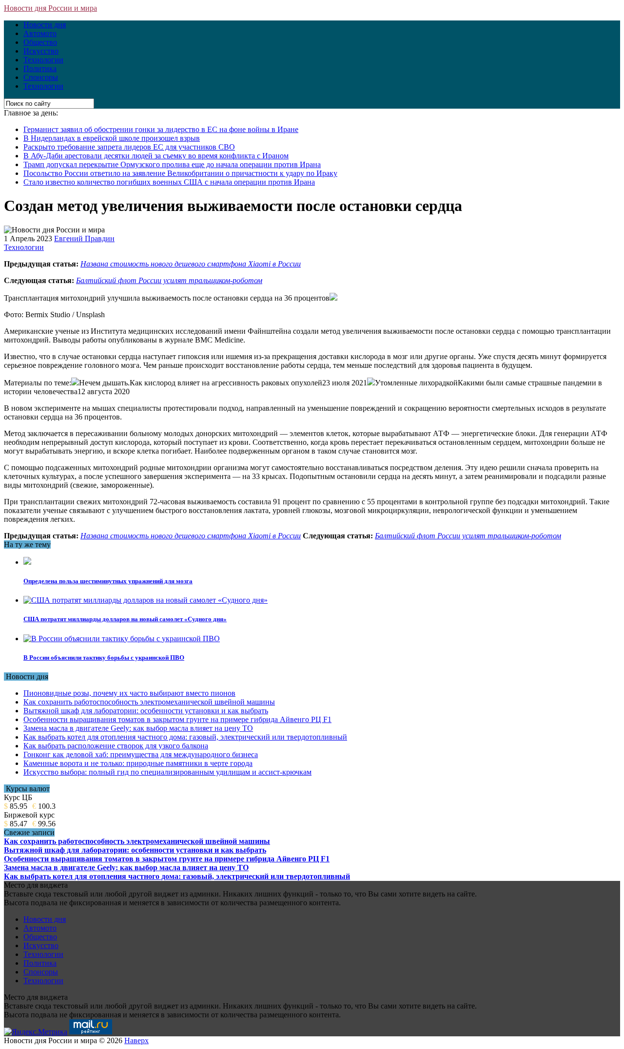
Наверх (136, 1040)
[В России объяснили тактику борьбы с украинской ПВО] (121, 638)
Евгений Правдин (84, 238)
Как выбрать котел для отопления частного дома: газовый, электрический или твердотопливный (185, 737)
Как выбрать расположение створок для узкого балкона (115, 746)
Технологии (43, 60)
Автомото (40, 33)
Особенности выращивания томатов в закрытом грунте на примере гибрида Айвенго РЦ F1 (177, 719)
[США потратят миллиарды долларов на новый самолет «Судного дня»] (145, 600)
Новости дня (44, 24)
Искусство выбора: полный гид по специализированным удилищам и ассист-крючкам (167, 772)
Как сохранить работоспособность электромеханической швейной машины (149, 702)
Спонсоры (40, 77)
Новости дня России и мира (50, 8)
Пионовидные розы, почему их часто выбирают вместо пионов (129, 693)
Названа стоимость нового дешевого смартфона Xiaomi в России (190, 264)
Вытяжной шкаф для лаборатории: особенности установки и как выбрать (145, 710)
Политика (40, 68)
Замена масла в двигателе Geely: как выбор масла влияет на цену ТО (138, 728)
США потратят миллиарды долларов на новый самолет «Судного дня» (125, 619)
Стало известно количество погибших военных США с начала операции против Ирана (169, 182)
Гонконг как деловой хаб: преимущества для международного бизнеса (140, 754)
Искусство (40, 51)
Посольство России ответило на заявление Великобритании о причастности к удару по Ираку (180, 173)
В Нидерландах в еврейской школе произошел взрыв (111, 138)
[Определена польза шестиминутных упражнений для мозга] (27, 562)
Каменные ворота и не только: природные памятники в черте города (138, 763)
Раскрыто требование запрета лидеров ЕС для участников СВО (129, 147)
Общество (40, 42)
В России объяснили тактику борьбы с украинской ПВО (103, 657)
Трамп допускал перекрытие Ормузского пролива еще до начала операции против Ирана (172, 164)
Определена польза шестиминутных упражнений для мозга (108, 581)
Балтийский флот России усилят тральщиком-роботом (169, 280)
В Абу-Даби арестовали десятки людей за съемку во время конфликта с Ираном (156, 156)
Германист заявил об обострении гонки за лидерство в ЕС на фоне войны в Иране (160, 129)
